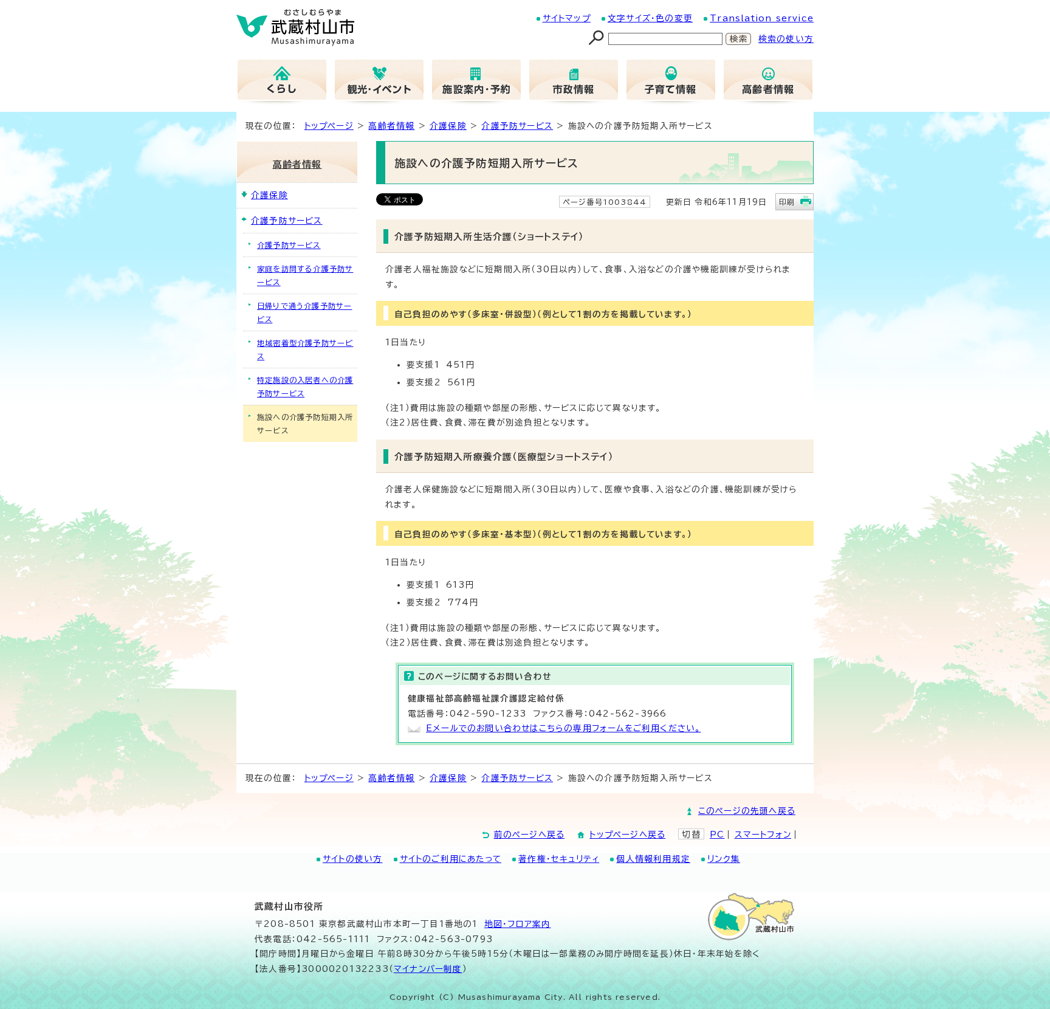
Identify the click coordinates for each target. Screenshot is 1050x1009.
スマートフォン (763, 834)
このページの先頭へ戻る (746, 811)
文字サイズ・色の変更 (650, 18)
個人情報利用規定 (653, 859)
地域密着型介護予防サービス (305, 349)
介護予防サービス (517, 126)
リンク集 (723, 859)
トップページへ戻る (627, 834)
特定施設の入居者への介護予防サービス (305, 386)
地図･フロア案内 (517, 924)
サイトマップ (567, 18)
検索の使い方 (786, 39)
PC (717, 834)
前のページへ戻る (529, 834)
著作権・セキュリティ (558, 859)
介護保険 (448, 126)
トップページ (329, 126)
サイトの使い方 (352, 859)
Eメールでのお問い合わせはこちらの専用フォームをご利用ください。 (563, 728)
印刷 (787, 201)
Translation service (762, 18)
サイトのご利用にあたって (450, 859)
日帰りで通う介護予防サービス (304, 312)
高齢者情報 (391, 126)
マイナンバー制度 (428, 969)
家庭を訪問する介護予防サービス (305, 275)
